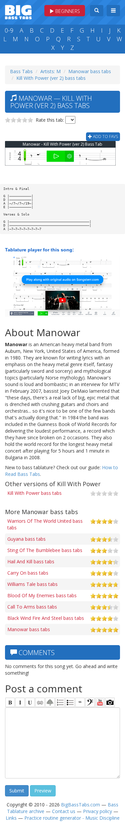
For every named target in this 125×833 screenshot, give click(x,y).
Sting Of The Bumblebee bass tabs (44, 550)
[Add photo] (110, 702)
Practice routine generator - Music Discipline (72, 818)
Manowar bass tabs (89, 71)
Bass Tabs (21, 71)
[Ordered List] (60, 702)
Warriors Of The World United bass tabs (45, 524)
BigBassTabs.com (80, 804)
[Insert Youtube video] (100, 702)
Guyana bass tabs (26, 539)
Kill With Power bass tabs (34, 493)
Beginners (67, 11)
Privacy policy (97, 811)
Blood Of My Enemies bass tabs (42, 595)
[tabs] (90, 702)
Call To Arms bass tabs (32, 607)
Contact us (63, 811)
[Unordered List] (70, 702)
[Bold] (10, 702)
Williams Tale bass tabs (32, 584)
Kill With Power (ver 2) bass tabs (51, 78)
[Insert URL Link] (40, 702)
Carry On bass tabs (27, 573)
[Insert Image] (50, 702)
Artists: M (50, 71)
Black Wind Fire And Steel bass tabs (45, 618)
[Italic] (20, 702)
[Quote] (80, 702)
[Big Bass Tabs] (18, 11)
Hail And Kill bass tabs (30, 561)
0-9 (9, 30)
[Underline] (30, 702)
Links (11, 818)
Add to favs (105, 136)
